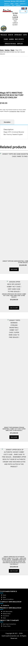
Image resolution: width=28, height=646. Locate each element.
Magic (12, 50)
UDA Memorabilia (7, 611)
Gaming (11, 39)
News (4, 597)
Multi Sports (19, 39)
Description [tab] (7, 122)
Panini (6, 39)
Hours (16, 3)
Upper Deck (18, 34)
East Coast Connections (9, 624)
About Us (6, 3)
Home (2, 50)
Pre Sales (4, 34)
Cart (13, 5)
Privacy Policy (6, 626)
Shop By (10, 34)
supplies (20, 43)
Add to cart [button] (14, 308)
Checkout (18, 5)
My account (7, 5)
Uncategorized (12, 111)
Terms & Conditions (8, 599)
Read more (14, 269)
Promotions (6, 615)
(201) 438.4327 (20, 1)
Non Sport (22, 111)
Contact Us (22, 3)
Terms (11, 3)
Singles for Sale (10, 43)
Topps (25, 34)
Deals (4, 618)
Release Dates (6, 613)
